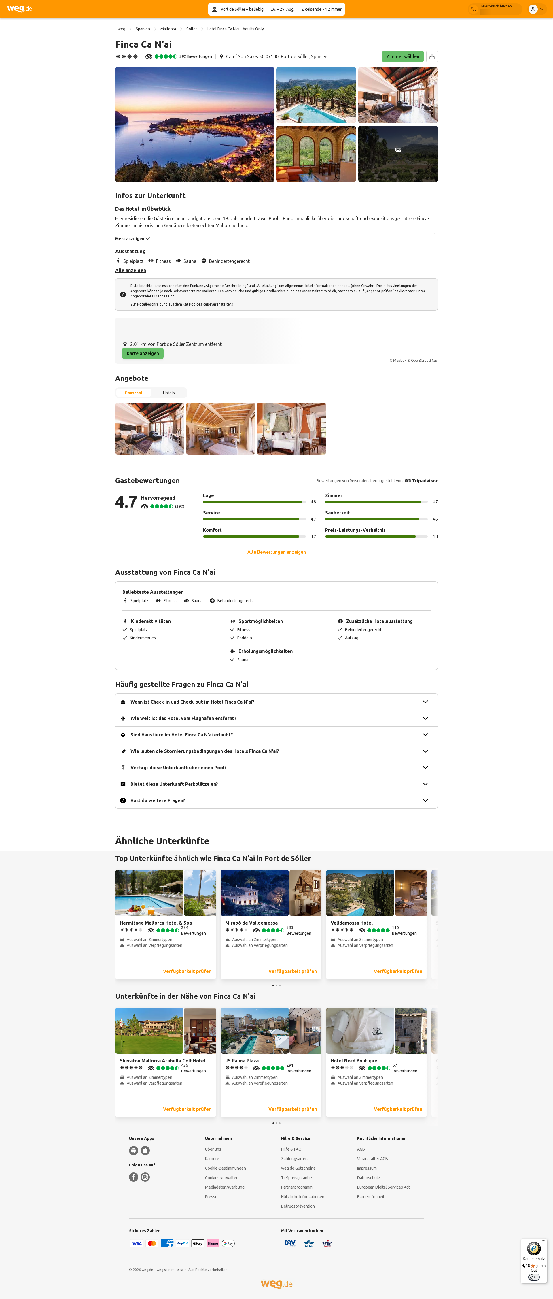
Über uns (213, 1149)
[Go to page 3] (280, 985)
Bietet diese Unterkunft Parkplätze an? (174, 784)
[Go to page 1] (273, 985)
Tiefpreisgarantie (296, 1177)
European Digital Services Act (383, 1187)
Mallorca (168, 29)
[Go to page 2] (276, 985)
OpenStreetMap (424, 360)
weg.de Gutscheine (298, 1168)
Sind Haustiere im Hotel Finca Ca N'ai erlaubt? (181, 734)
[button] (194, 124)
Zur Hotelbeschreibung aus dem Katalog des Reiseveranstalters (181, 304)
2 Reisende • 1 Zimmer (322, 9)
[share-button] (432, 56)
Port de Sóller (233, 9)
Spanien (143, 29)
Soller (191, 29)
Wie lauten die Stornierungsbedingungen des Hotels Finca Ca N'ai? (204, 751)
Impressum (367, 1168)
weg (121, 29)
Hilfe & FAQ (291, 1149)
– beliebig (254, 9)
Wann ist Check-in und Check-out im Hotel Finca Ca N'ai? (192, 701)
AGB (361, 1149)
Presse (211, 1196)
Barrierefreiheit (371, 1196)
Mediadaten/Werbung (225, 1187)
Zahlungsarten (294, 1158)
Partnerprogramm (297, 1187)
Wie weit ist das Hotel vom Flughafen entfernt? (183, 718)
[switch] (534, 1277)
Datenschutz (368, 1177)
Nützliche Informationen (302, 1196)
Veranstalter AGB (372, 1158)
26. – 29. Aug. (282, 9)
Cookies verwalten (221, 1177)
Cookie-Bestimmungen (225, 1168)
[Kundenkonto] (537, 9)
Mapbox (399, 360)
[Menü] (543, 1241)
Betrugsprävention (298, 1206)
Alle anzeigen (130, 270)
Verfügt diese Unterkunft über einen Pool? (178, 767)
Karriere (212, 1158)
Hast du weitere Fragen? (157, 800)
